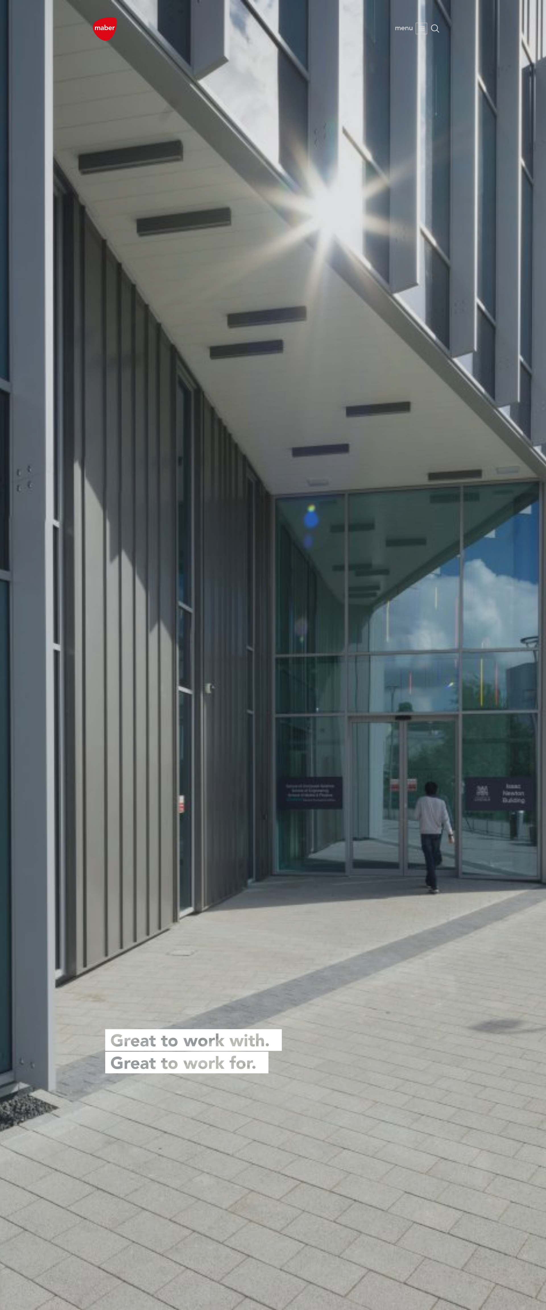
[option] (273, 655)
